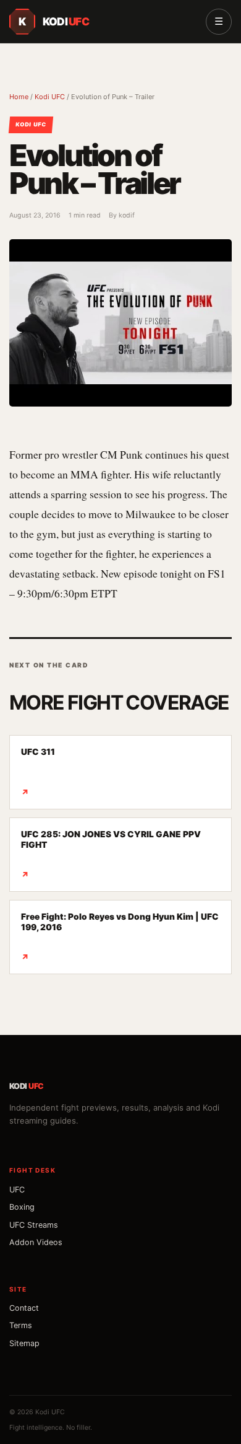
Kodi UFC (50, 96)
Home (18, 96)
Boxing (22, 1207)
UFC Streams (33, 1225)
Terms (20, 1325)
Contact (24, 1308)
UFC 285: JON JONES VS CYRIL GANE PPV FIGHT (111, 854)
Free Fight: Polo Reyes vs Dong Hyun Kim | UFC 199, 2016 (120, 937)
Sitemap (24, 1343)
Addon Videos (35, 1242)
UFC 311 (38, 772)
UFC (17, 1189)
